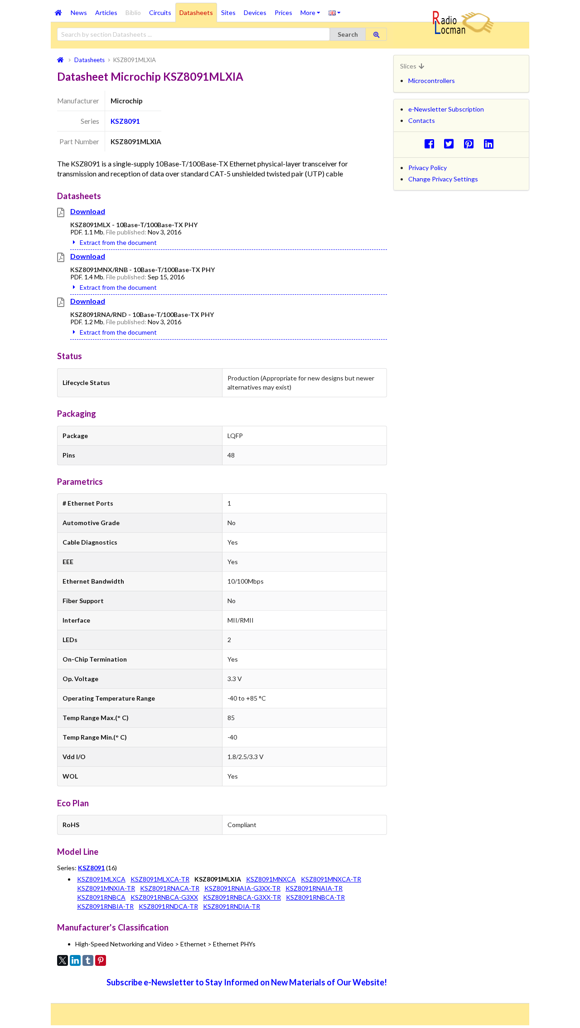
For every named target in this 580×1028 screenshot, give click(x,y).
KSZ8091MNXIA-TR (106, 888)
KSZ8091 (125, 121)
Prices (283, 12)
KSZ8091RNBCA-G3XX (164, 897)
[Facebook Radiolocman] (431, 143)
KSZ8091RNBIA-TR (105, 906)
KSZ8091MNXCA (271, 879)
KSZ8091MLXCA (101, 879)
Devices (255, 12)
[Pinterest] (100, 960)
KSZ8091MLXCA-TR (159, 879)
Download (87, 211)
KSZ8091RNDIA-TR (231, 906)
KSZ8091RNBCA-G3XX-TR (242, 897)
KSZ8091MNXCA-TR (331, 879)
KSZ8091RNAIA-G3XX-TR (242, 888)
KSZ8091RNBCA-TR (315, 897)
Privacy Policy (427, 167)
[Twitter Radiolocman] (451, 143)
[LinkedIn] (75, 960)
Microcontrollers (431, 80)
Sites (228, 12)
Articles (106, 12)
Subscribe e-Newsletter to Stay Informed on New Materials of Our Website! (246, 982)
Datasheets (196, 12)
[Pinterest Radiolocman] (471, 143)
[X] (62, 960)
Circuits (160, 12)
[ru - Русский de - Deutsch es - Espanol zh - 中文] (334, 12)
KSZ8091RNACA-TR (169, 888)
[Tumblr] (87, 960)
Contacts (421, 120)
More (312, 9)
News (79, 12)
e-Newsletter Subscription (446, 109)
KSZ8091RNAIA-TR (314, 888)
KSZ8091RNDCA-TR (168, 906)
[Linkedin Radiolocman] (491, 143)
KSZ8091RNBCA (101, 897)
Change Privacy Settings (443, 179)
